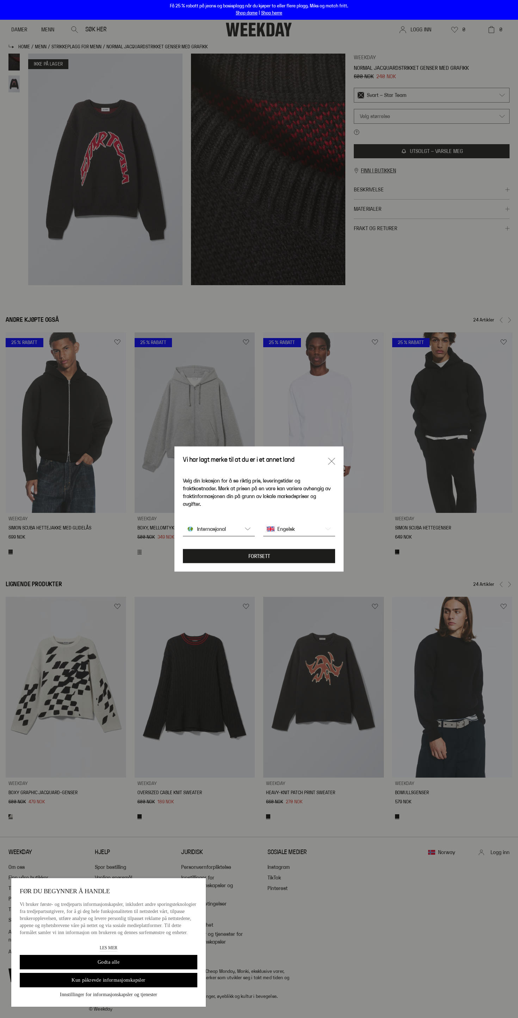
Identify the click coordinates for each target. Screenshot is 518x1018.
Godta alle (108, 962)
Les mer (108, 947)
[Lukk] (332, 461)
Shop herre (271, 13)
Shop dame (247, 13)
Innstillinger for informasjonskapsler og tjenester (108, 994)
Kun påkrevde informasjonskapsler (108, 980)
